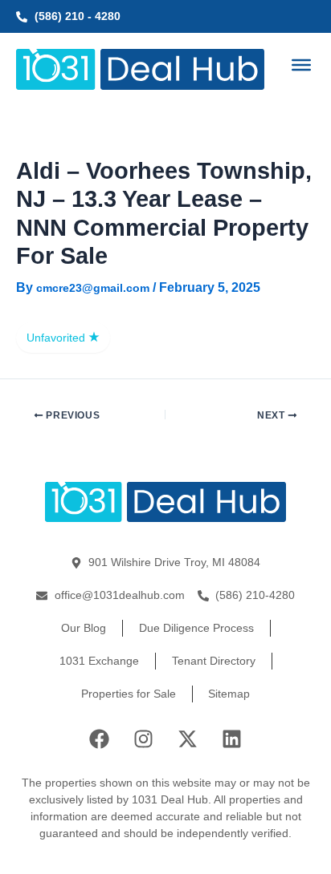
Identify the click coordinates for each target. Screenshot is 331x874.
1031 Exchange (99, 660)
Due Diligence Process (196, 627)
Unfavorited (57, 337)
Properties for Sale (128, 693)
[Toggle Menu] (301, 65)
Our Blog (83, 627)
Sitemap (229, 693)
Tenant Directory (213, 660)
